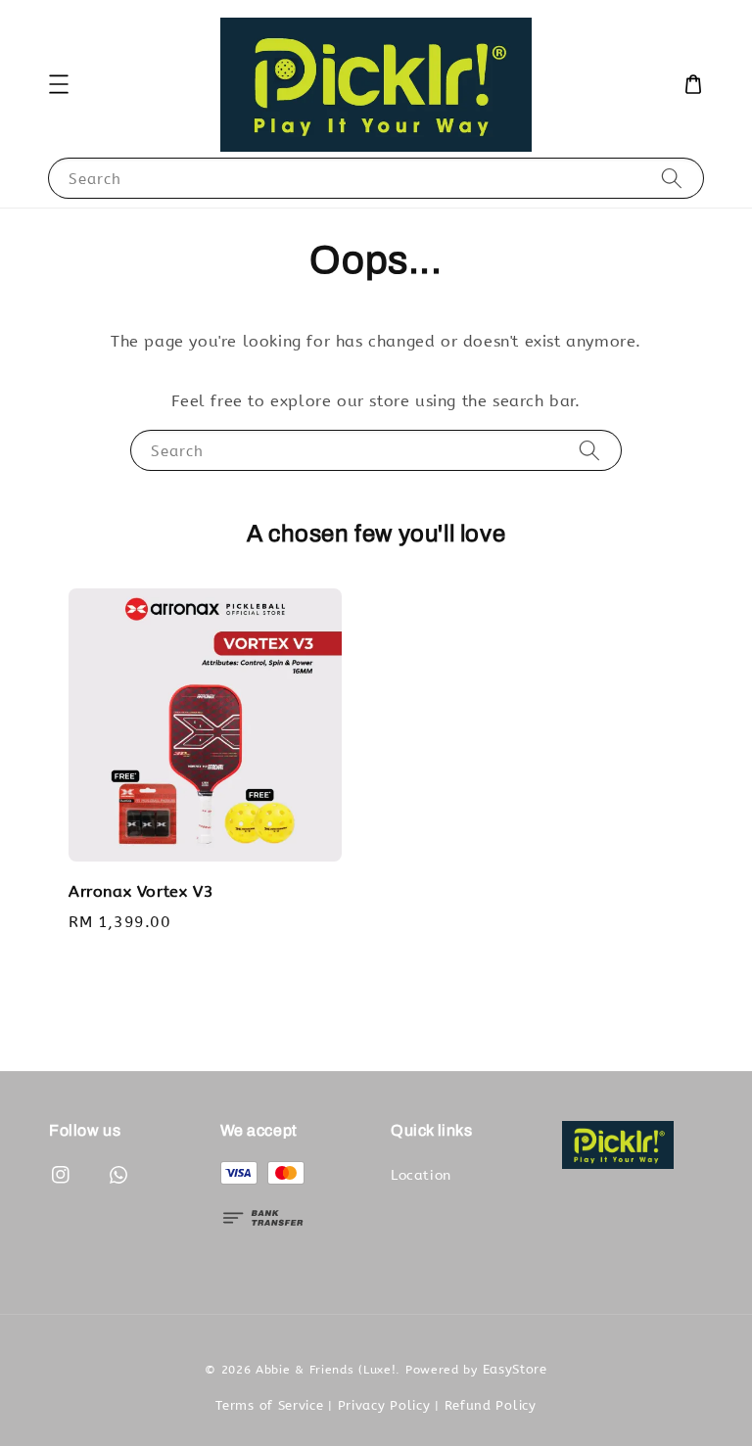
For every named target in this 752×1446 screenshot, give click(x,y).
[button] (58, 84)
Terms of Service (269, 1405)
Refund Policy (491, 1405)
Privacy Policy (384, 1405)
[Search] (671, 178)
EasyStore (515, 1369)
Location (421, 1175)
